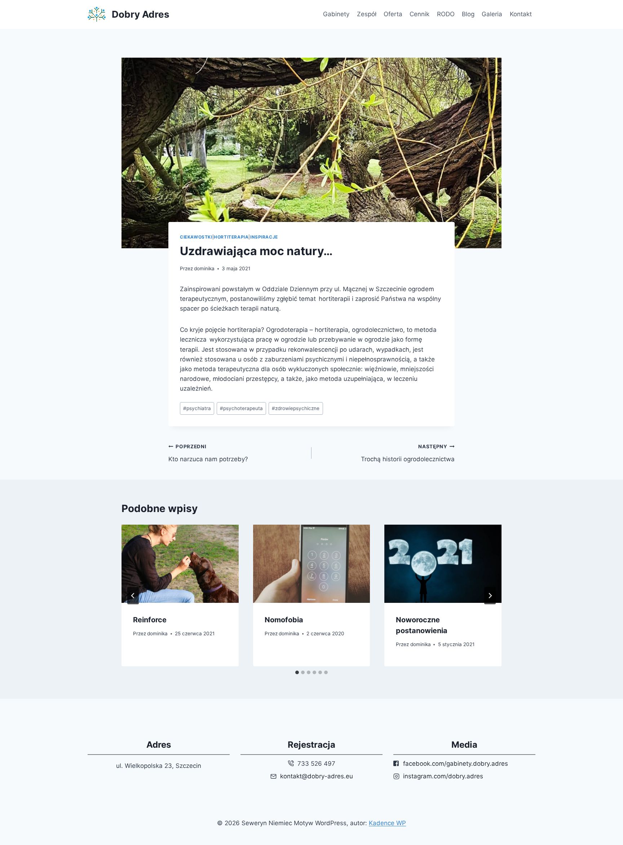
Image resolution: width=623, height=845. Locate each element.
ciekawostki (196, 237)
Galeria (492, 14)
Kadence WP (387, 823)
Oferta (393, 14)
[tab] (297, 672)
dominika (204, 268)
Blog (468, 14)
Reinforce (150, 619)
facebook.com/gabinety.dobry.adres (455, 763)
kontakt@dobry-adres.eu (316, 776)
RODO (446, 14)
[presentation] (180, 563)
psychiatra (197, 408)
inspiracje (264, 237)
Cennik (419, 14)
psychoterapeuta (241, 408)
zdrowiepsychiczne (295, 408)
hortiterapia (231, 237)
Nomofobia (284, 619)
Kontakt (521, 14)
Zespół (366, 14)
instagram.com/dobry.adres (443, 776)
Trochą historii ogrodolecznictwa (408, 453)
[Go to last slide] (133, 595)
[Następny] (490, 595)
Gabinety (336, 14)
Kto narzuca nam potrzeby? (208, 453)
